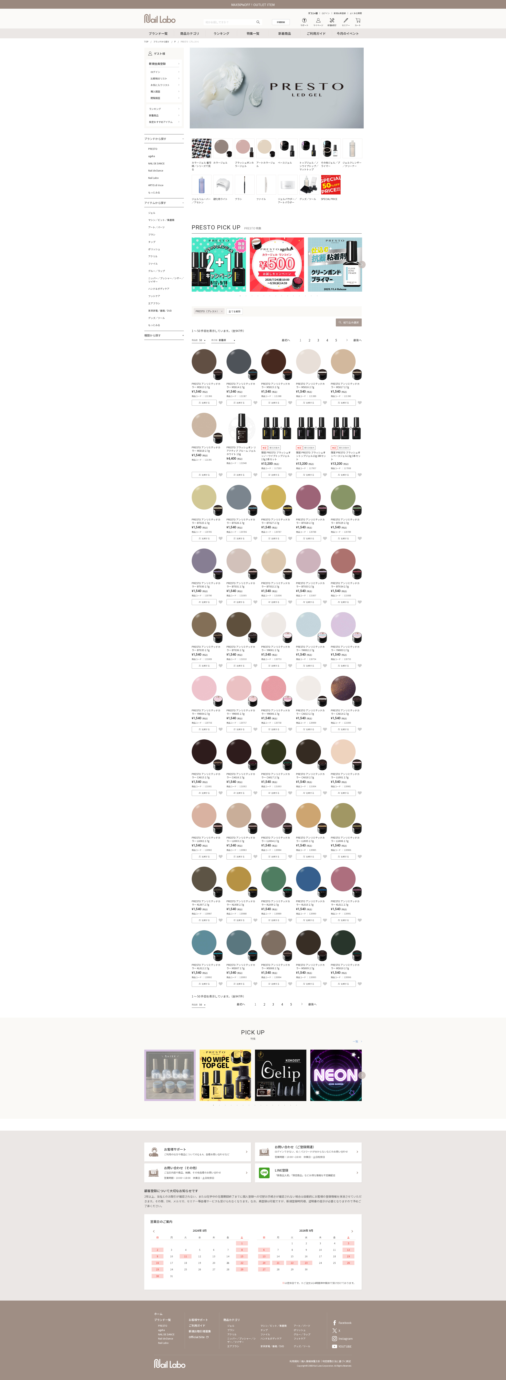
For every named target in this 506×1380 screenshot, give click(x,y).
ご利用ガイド (316, 33)
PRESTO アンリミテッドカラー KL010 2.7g (310, 902)
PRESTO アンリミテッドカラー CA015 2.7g (206, 775)
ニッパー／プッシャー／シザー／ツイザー (166, 280)
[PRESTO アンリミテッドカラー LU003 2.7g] (242, 832)
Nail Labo (153, 177)
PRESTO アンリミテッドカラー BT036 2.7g (241, 648)
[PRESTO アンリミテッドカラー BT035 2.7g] (207, 641)
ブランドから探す (155, 138)
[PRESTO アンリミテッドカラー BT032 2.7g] (276, 578)
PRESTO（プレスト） (207, 311)
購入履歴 (155, 91)
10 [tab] (293, 296)
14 (228, 1256)
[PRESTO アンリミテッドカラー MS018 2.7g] (207, 442)
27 (213, 1269)
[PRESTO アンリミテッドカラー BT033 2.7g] (311, 578)
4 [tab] (258, 296)
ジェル (151, 212)
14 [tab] (317, 296)
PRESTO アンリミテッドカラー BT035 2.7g (206, 648)
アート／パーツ (156, 227)
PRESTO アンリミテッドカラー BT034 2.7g (345, 584)
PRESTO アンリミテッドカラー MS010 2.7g (345, 966)
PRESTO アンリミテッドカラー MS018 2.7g (206, 449)
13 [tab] (311, 296)
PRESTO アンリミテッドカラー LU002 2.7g (206, 839)
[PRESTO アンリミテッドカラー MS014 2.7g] (242, 378)
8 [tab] (282, 296)
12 (199, 1256)
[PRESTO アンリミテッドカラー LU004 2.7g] (276, 832)
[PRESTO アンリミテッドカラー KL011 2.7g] (346, 896)
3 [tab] (252, 296)
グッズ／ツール (156, 318)
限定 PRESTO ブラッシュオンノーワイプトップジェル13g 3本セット (276, 456)
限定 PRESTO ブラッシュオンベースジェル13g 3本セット (346, 456)
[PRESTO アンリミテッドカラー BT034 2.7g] (346, 578)
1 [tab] (240, 296)
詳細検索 (281, 22)
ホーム (158, 1314)
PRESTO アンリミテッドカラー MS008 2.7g (275, 966)
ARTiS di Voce (155, 185)
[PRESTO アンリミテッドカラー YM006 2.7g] (276, 705)
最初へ (286, 340)
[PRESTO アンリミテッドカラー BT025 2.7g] (207, 514)
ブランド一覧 (158, 33)
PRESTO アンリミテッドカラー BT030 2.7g (206, 584)
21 (228, 1262)
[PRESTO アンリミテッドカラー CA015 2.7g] (207, 768)
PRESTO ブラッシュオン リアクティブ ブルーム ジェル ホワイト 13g (241, 451)
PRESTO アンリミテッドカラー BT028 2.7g (310, 521)
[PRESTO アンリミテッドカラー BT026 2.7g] (242, 514)
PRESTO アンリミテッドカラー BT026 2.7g (241, 521)
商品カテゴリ (189, 33)
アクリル (153, 256)
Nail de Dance (155, 170)
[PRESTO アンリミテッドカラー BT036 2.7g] (242, 641)
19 (199, 1262)
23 (157, 1269)
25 (185, 1269)
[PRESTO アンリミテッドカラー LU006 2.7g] (346, 832)
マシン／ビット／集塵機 (161, 220)
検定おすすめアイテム (161, 121)
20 (213, 1262)
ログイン (326, 13)
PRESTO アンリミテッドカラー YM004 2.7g (206, 712)
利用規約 (294, 1361)
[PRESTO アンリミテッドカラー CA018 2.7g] (311, 768)
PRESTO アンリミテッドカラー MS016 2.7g (310, 385)
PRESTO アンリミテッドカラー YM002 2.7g (310, 648)
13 (213, 1256)
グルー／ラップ (156, 270)
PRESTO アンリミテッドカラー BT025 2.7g (206, 521)
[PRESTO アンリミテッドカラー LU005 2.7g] (311, 832)
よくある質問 (356, 13)
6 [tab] (270, 296)
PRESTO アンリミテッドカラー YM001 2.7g (275, 648)
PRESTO (152, 148)
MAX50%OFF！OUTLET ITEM (253, 4)
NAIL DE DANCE (156, 163)
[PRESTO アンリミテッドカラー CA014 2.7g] (346, 705)
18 (185, 1262)
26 (199, 1269)
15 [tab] (296, 1105)
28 (228, 1269)
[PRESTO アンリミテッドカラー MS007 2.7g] (242, 959)
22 (242, 1262)
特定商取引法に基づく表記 (336, 1361)
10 (171, 1256)
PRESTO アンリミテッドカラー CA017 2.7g (275, 775)
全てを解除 (235, 311)
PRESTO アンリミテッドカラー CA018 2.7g (310, 775)
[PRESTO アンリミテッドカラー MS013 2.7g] (207, 378)
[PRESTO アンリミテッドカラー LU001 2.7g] (346, 768)
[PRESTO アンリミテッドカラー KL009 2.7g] (276, 896)
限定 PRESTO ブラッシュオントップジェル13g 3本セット (311, 456)
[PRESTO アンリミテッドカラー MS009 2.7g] (311, 959)
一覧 (355, 1041)
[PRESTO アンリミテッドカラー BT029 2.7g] (346, 514)
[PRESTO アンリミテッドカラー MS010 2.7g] (346, 959)
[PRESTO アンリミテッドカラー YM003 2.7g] (346, 641)
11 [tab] (299, 296)
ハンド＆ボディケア (158, 288)
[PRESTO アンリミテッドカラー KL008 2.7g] (242, 896)
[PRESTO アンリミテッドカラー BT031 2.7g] (242, 578)
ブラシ (151, 234)
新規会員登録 (340, 13)
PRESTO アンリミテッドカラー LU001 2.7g (345, 775)
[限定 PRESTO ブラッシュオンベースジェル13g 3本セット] (346, 442)
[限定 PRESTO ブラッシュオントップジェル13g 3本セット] (311, 442)
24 (171, 1269)
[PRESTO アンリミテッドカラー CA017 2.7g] (276, 768)
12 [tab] (305, 296)
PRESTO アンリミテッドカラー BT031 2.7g (241, 584)
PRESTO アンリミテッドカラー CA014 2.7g (345, 712)
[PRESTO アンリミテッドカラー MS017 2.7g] (346, 378)
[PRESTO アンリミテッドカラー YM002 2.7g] (311, 641)
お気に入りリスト (160, 85)
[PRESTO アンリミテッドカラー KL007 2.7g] (207, 896)
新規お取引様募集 (200, 1331)
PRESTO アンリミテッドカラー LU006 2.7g (345, 839)
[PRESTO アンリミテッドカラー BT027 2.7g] (276, 514)
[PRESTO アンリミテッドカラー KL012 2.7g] (207, 959)
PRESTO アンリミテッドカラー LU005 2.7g (310, 839)
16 (157, 1262)
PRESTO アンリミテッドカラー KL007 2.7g (206, 902)
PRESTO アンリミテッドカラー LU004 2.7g (275, 839)
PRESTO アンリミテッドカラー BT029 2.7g (345, 521)
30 (157, 1276)
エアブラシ (154, 303)
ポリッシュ (154, 249)
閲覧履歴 (155, 98)
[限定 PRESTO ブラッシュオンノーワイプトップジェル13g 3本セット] (276, 442)
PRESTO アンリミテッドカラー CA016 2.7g (241, 775)
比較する (206, 402)
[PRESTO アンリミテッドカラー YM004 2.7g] (207, 705)
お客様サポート (198, 1320)
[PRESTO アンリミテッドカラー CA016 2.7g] (242, 768)
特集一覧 (253, 33)
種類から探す (152, 335)
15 (242, 1256)
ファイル (153, 263)
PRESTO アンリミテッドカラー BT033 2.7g (310, 584)
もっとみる (154, 192)
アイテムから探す (155, 202)
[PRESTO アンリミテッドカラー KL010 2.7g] (311, 896)
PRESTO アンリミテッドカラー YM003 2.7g (345, 648)
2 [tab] (246, 296)
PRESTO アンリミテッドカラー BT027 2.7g (275, 521)
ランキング (221, 33)
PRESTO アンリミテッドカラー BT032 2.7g (275, 584)
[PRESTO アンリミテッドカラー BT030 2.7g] (207, 578)
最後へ (357, 340)
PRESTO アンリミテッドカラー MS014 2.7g (241, 385)
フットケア (154, 296)
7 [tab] (276, 296)
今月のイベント (348, 33)
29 (242, 1269)
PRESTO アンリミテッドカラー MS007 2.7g (241, 966)
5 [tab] (264, 296)
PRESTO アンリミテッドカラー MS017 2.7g (345, 385)
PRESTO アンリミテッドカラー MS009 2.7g (310, 966)
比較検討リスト (159, 78)
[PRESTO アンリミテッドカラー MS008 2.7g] (276, 959)
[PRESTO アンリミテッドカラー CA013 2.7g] (311, 705)
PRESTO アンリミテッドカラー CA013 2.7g (310, 712)
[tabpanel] (219, 265)
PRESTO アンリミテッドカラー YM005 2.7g (241, 712)
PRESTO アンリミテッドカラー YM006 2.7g (275, 712)
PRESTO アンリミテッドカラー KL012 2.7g (206, 966)
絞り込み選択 (351, 322)
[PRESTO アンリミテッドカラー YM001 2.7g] (276, 641)
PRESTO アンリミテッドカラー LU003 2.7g (241, 839)
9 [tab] (288, 296)
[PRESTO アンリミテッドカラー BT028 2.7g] (311, 514)
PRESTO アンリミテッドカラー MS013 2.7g (206, 385)
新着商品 (284, 33)
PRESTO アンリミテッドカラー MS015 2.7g (275, 385)
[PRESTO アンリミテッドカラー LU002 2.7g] (207, 832)
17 (171, 1262)
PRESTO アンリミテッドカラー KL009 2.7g (275, 902)
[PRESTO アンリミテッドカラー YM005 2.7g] (242, 705)
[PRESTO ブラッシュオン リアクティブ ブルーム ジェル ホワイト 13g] (242, 442)
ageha (151, 156)
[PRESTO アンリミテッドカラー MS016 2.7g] (311, 378)
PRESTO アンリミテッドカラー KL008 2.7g (241, 902)
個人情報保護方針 (310, 1361)
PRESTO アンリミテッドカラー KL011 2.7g (345, 902)
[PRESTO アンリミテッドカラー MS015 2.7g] (276, 378)
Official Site (197, 1337)
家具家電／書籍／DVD (160, 310)
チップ (151, 241)
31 (171, 1276)
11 (185, 1256)
